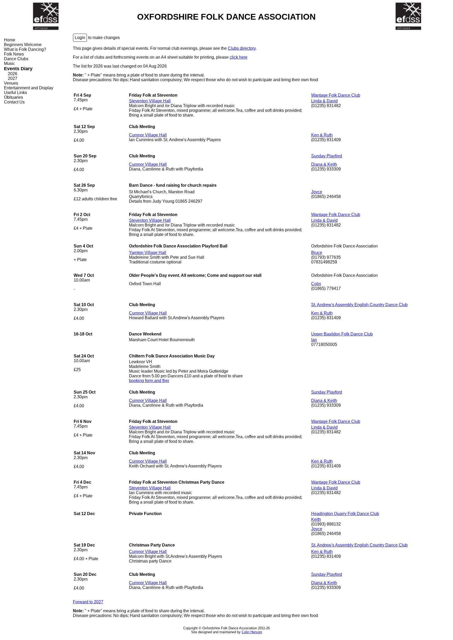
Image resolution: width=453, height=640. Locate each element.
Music (9, 63)
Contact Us (14, 102)
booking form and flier (149, 380)
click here (238, 57)
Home (9, 40)
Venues (11, 83)
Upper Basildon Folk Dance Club (342, 334)
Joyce (316, 192)
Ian (314, 340)
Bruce (316, 252)
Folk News (14, 54)
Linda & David (324, 101)
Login (80, 37)
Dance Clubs (16, 59)
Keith (316, 519)
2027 (12, 78)
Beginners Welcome (23, 44)
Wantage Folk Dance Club (335, 95)
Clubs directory (242, 48)
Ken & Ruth (322, 135)
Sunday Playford (326, 156)
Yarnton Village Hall (147, 252)
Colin (316, 284)
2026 (12, 73)
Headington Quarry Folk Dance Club (345, 513)
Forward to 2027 (88, 602)
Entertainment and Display (28, 88)
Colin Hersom (252, 632)
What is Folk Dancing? (25, 49)
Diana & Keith (324, 164)
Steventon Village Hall (150, 101)
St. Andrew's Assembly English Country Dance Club (359, 304)
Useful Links (15, 92)
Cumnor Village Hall (148, 135)
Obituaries (13, 97)
